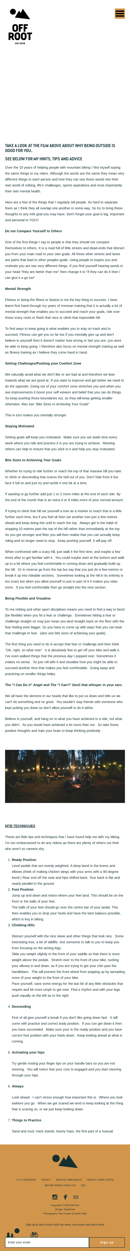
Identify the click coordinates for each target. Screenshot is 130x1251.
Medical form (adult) (69, 1180)
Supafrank (69, 1209)
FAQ (83, 1185)
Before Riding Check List (60, 1185)
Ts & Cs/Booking (26, 1180)
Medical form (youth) (100, 1180)
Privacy (46, 1180)
